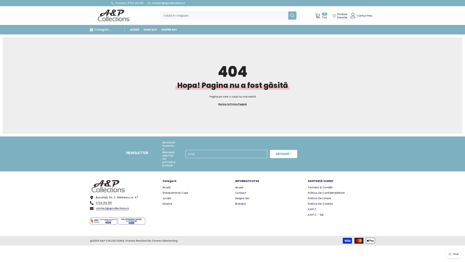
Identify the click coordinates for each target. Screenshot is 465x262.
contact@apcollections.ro (168, 3)
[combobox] (224, 15)
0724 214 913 (135, 3)
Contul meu (364, 15)
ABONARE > (284, 154)
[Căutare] (228, 15)
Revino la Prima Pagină (232, 104)
